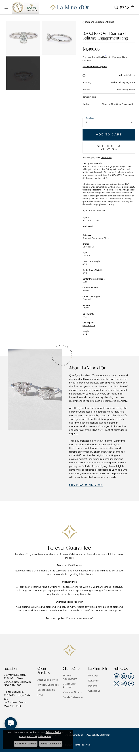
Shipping (109, 83)
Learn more (106, 158)
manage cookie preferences (35, 736)
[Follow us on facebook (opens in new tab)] (131, 683)
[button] (116, 7)
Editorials (93, 681)
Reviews (92, 686)
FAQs (40, 695)
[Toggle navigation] (6, 7)
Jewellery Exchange (48, 685)
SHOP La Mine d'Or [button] (86, 485)
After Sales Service (47, 680)
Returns (109, 90)
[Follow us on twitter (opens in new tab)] (116, 683)
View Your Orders (72, 692)
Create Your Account (69, 686)
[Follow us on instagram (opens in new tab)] (124, 676)
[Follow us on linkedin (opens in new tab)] (116, 676)
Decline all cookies (25, 743)
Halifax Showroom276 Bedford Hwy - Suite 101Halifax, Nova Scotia (17, 699)
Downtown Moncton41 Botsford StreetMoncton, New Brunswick (17, 680)
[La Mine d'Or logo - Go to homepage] (69, 7)
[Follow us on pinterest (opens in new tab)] (131, 676)
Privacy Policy (53, 732)
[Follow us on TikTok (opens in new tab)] (124, 683)
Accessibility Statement (98, 735)
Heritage (93, 676)
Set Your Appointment (70, 677)
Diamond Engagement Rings (99, 22)
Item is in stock (90, 97)
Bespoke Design (46, 690)
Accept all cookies (50, 743)
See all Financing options (95, 67)
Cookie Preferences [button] (73, 697)
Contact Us (94, 691)
